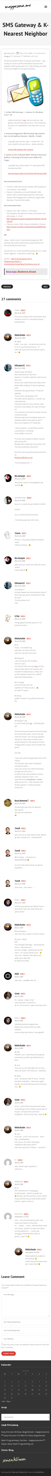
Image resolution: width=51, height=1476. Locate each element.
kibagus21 (20, 365)
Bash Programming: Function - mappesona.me (22, 1440)
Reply (23, 310)
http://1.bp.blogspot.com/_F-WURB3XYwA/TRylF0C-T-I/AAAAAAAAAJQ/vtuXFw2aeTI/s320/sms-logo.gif (21, 261)
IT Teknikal (25, 56)
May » (9, 1401)
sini (24, 120)
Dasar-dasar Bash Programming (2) (17, 1443)
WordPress (40, 1472)
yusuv (18, 533)
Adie (17, 973)
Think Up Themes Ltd (19, 1472)
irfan (17, 616)
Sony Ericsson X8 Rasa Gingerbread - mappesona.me (25, 1432)
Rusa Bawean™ (22, 800)
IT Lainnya (15, 56)
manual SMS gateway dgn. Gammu (20, 149)
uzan (17, 993)
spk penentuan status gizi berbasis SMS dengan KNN (27, 173)
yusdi (17, 828)
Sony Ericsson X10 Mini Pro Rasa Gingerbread (24, 1435)
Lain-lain (34, 56)
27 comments (39, 53)
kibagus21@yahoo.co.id (23, 457)
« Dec (3, 1401)
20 (32, 1390)
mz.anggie (20, 558)
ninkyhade (10, 53)
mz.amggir (20, 475)
